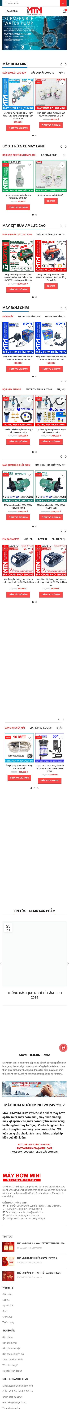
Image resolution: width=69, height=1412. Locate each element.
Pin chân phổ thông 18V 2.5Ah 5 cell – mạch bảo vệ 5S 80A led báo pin (18, 582)
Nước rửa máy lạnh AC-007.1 (51, 195)
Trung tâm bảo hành (12, 1359)
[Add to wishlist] (29, 83)
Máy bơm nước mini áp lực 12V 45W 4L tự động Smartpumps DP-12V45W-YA (18, 116)
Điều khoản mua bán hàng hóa (17, 1385)
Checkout (7, 1316)
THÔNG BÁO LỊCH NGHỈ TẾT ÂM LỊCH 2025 (39, 1273)
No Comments (35, 1248)
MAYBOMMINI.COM (15, 1113)
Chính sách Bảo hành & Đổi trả (17, 1391)
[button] (18, 128)
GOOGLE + (29, 1152)
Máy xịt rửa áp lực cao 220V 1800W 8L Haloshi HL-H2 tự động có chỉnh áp (51, 277)
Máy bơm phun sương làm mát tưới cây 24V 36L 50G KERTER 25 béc (50, 768)
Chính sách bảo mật (12, 1397)
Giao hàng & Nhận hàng (14, 1402)
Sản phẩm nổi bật (11, 1348)
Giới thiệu (7, 1294)
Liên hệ (6, 1300)
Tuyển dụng (8, 1322)
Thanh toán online (11, 1408)
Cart (4, 1311)
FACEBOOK (16, 1152)
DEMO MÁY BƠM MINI (47, 1152)
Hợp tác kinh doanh (12, 1371)
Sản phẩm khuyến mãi (13, 1354)
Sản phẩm (7, 1337)
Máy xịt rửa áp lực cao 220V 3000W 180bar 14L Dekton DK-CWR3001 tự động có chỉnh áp (18, 277)
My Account (8, 1305)
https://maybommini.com (27, 1215)
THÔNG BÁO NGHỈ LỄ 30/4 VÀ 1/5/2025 (37, 1258)
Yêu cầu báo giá (10, 1365)
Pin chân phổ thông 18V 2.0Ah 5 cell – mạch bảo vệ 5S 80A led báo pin (51, 582)
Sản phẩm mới (9, 1343)
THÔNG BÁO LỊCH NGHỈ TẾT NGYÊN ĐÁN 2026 (41, 1243)
